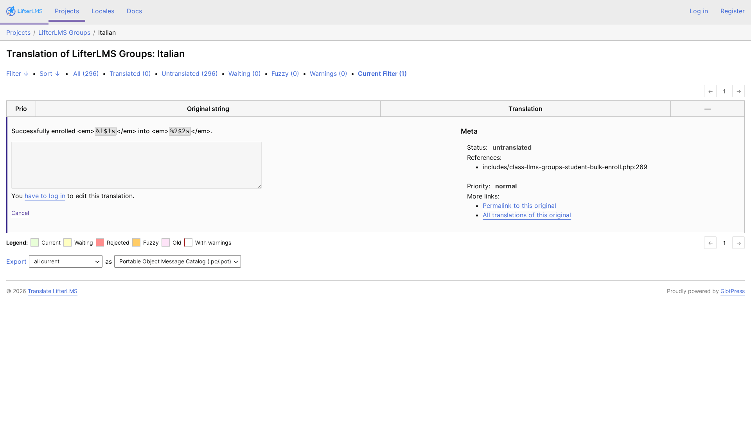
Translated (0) (130, 73)
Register (732, 11)
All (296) (86, 73)
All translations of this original (527, 215)
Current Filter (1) (382, 73)
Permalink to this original (519, 205)
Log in (699, 11)
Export (16, 261)
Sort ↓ (50, 73)
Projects (67, 11)
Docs (134, 11)
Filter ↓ (17, 73)
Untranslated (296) (190, 73)
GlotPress (732, 291)
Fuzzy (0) (285, 73)
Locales (103, 11)
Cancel (20, 212)
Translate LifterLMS (52, 291)
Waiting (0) (244, 73)
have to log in (45, 196)
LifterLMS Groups (64, 32)
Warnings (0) (328, 73)
